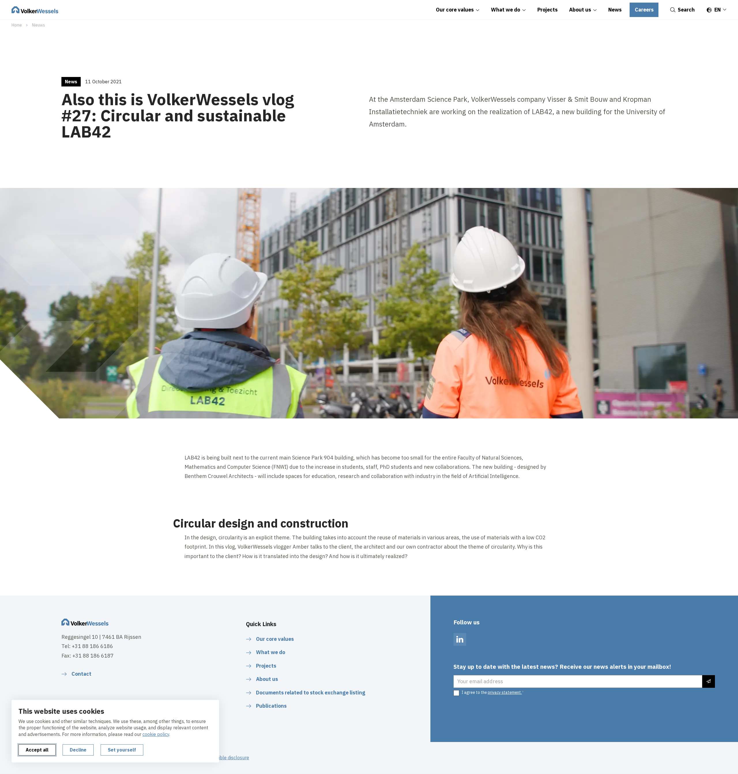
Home (17, 25)
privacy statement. (505, 692)
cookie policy (155, 734)
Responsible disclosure (225, 757)
